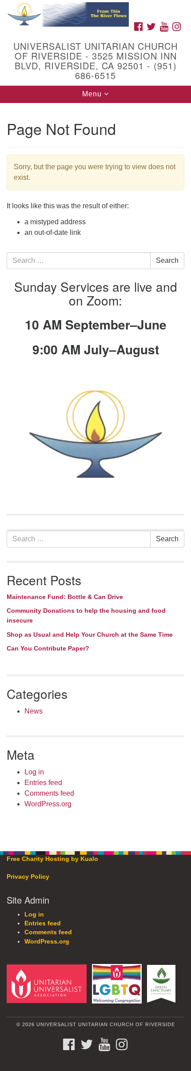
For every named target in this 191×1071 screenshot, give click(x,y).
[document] (95, 472)
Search (167, 260)
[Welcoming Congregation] (118, 983)
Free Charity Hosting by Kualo (52, 859)
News (33, 711)
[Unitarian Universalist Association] (48, 983)
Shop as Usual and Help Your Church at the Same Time (90, 634)
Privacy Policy (28, 876)
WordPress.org (48, 804)
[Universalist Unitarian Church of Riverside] (95, 8)
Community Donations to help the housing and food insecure (86, 615)
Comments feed (49, 793)
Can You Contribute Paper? (48, 648)
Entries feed (43, 782)
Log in (34, 772)
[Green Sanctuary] (163, 983)
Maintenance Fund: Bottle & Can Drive (65, 596)
